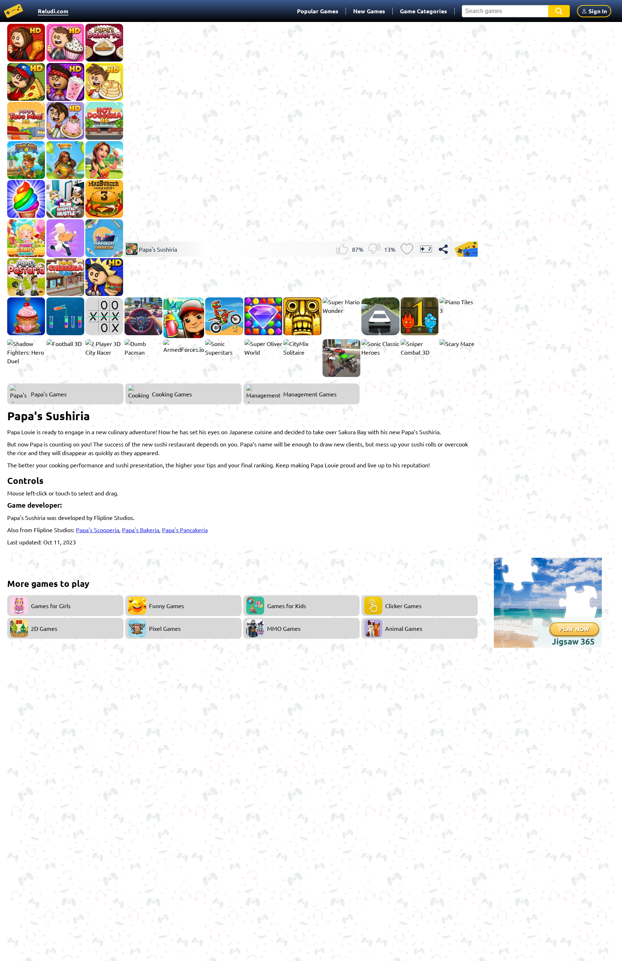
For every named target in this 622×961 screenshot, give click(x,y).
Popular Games (317, 11)
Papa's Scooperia (97, 529)
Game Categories (423, 11)
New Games (369, 11)
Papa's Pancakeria (185, 529)
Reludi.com (53, 11)
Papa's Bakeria (140, 529)
